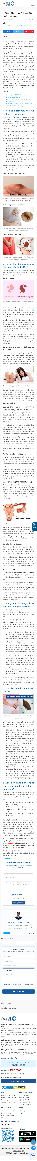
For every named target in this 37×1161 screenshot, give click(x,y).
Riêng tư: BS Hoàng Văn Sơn (24, 22)
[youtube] (9, 1124)
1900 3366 (15, 1070)
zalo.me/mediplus (6, 1128)
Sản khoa (19, 27)
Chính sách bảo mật (25, 1148)
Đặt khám (35, 528)
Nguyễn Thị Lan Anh (22, 25)
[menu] (33, 3)
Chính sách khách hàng (8, 1148)
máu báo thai (30, 310)
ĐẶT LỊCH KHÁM (18, 1081)
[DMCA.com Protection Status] (19, 1087)
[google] (5, 1124)
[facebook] (2, 1124)
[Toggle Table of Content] (30, 36)
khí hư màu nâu (17, 119)
